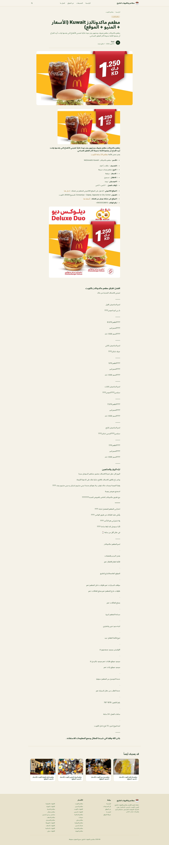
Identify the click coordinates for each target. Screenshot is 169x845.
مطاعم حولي (79, 820)
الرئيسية (88, 3)
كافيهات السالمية (50, 828)
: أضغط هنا (87, 199)
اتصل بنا (62, 3)
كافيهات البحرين (78, 812)
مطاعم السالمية (78, 814)
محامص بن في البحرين (48, 814)
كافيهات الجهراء (50, 806)
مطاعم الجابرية (51, 809)
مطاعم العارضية (78, 828)
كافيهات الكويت (78, 809)
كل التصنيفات (107, 806)
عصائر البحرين (79, 825)
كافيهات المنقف (50, 825)
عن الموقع (71, 3)
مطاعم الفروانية (79, 823)
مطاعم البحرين (79, 806)
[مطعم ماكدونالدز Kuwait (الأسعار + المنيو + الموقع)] (84, 126)
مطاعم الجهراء (79, 831)
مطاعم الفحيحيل (50, 820)
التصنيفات (79, 3)
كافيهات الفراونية (50, 803)
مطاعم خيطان (51, 812)
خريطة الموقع (107, 814)
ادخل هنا (67, 191)
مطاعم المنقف (51, 817)
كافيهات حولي (51, 831)
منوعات (81, 817)
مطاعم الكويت (110, 12)
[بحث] (32, 3)
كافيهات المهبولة (50, 823)
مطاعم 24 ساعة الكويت (99, 154)
